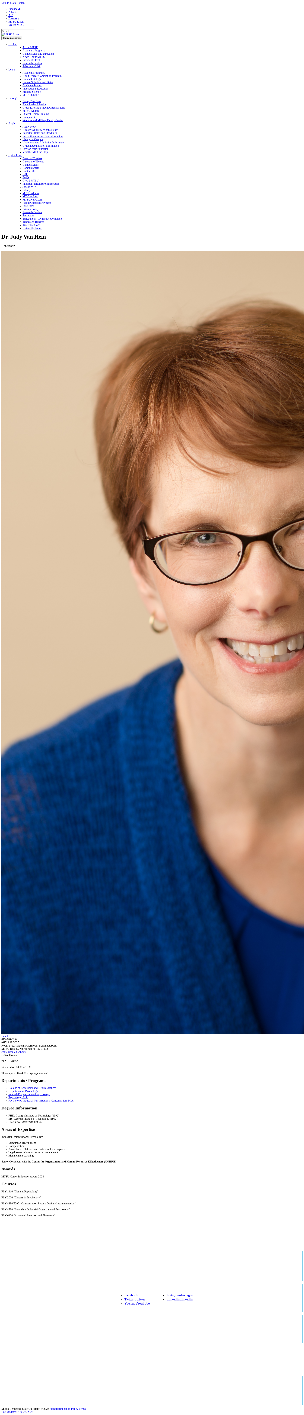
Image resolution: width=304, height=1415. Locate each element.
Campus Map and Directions (38, 53)
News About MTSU (34, 56)
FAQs (26, 177)
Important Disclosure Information (41, 183)
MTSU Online (31, 94)
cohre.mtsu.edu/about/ (13, 1051)
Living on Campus (33, 139)
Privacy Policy (31, 209)
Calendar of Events (33, 161)
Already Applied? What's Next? (40, 129)
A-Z (10, 15)
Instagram (181, 1295)
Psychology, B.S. (18, 1097)
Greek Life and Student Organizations (44, 107)
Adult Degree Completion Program (42, 75)
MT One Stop (30, 196)
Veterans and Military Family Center (43, 120)
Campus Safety (31, 167)
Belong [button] (12, 98)
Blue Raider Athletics (34, 104)
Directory (13, 18)
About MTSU (30, 47)
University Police (32, 228)
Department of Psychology (23, 1091)
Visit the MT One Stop (35, 151)
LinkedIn (180, 1299)
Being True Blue (32, 101)
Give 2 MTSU (31, 180)
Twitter (134, 1299)
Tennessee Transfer (33, 221)
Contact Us (29, 171)
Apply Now (29, 126)
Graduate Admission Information (41, 145)
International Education (35, 88)
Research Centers (32, 63)
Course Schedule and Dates (38, 82)
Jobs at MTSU (31, 186)
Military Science (32, 91)
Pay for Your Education (36, 148)
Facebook (131, 1295)
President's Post (31, 60)
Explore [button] (12, 44)
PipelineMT (15, 8)
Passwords (28, 205)
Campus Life (30, 117)
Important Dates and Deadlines (40, 132)
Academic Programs (34, 50)
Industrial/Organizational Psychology (29, 1094)
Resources (28, 215)
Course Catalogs (32, 79)
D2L (25, 174)
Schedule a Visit (31, 66)
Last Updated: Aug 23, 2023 (17, 1411)
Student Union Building (36, 113)
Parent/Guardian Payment (37, 202)
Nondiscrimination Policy (64, 1408)
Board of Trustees (32, 158)
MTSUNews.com (32, 199)
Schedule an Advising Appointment (42, 218)
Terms (82, 1408)
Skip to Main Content (13, 2)
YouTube (137, 1303)
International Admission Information (43, 136)
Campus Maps (31, 164)
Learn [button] (11, 69)
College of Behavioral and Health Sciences (32, 1087)
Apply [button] (11, 123)
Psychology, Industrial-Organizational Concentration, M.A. (41, 1100)
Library (27, 190)
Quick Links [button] (15, 155)
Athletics (13, 12)
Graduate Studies (32, 85)
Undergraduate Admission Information (44, 142)
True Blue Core (31, 224)
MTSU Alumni (31, 110)
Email (4, 1036)
